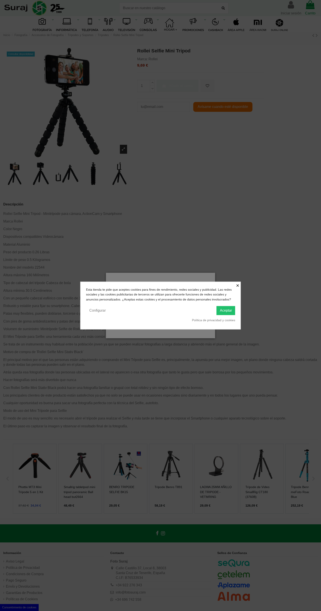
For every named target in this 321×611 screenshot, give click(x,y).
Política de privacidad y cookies (213, 320)
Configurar (97, 310)
